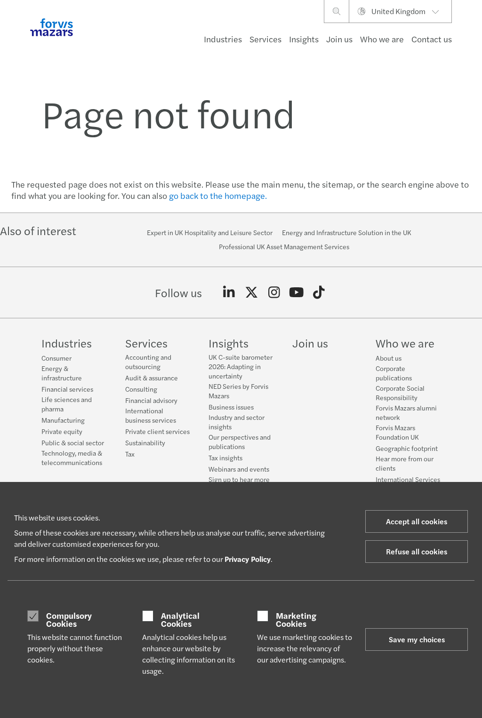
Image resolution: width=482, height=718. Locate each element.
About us (389, 358)
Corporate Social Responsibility (400, 392)
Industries (223, 39)
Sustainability (145, 442)
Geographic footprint (407, 448)
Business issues (231, 406)
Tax (130, 453)
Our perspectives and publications (240, 441)
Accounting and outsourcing (148, 361)
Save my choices (417, 639)
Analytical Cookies (180, 619)
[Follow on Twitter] (251, 292)
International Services (408, 479)
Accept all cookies (416, 521)
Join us (339, 39)
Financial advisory (151, 400)
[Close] (472, 36)
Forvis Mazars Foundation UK (397, 432)
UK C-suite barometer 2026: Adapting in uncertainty (241, 366)
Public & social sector (72, 442)
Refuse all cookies (416, 551)
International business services (150, 415)
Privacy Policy (248, 558)
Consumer (56, 358)
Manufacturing (63, 420)
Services (265, 39)
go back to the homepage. (218, 195)
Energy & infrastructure (61, 372)
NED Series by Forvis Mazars (238, 390)
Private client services (157, 431)
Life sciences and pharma (66, 404)
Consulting (141, 389)
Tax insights (225, 457)
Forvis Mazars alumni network (406, 412)
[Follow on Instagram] (274, 292)
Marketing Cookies (296, 619)
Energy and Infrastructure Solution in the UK (346, 232)
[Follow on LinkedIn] (229, 292)
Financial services (67, 389)
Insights (304, 39)
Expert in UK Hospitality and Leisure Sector (210, 232)
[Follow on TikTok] (319, 292)
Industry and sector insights (237, 421)
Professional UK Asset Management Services (284, 246)
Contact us (431, 39)
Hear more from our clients (405, 463)
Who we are (382, 39)
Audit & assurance (151, 377)
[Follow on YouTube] (296, 292)
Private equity (61, 431)
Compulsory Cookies (69, 619)
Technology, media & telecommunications (71, 457)
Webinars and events (239, 468)
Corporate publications (394, 372)
